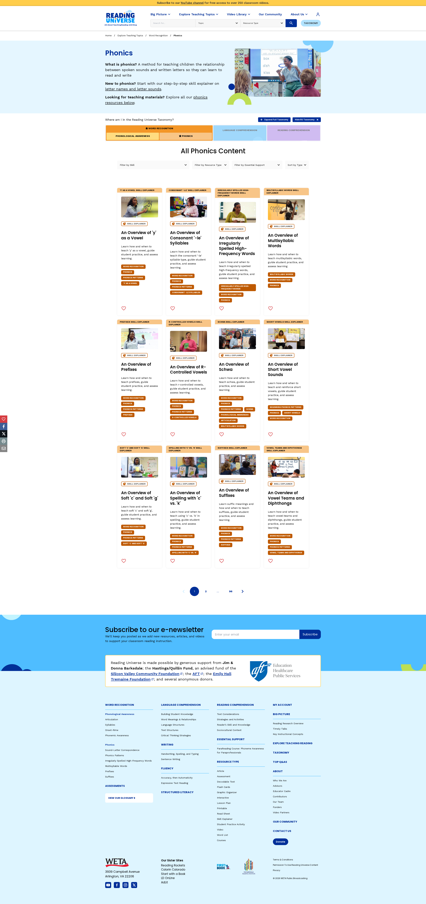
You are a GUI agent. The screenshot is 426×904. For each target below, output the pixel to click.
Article (220, 771)
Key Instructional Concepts (288, 734)
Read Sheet (223, 813)
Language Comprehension (181, 705)
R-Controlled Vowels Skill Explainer (185, 323)
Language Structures (172, 724)
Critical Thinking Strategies (176, 735)
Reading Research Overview (288, 723)
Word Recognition (158, 35)
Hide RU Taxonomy (305, 119)
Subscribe (310, 634)
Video (220, 829)
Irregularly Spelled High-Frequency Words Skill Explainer (233, 193)
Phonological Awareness (119, 714)
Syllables (110, 724)
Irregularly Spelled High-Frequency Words (128, 760)
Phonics (178, 35)
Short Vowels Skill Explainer (285, 322)
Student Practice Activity (231, 824)
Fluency (167, 768)
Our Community (285, 822)
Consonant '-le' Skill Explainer (187, 190)
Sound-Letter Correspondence (122, 750)
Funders (277, 807)
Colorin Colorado (173, 870)
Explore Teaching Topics (130, 35)
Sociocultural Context (229, 730)
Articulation (111, 719)
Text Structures (169, 730)
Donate (280, 841)
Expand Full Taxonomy (276, 119)
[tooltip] (3, 419)
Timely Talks (280, 728)
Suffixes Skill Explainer (232, 448)
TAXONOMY (281, 753)
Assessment (223, 776)
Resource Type (228, 762)
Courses (221, 840)
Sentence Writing (170, 759)
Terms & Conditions (283, 859)
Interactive (223, 797)
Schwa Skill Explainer (231, 322)
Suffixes (109, 776)
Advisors (277, 785)
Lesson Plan (224, 803)
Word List (222, 835)
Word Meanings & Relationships (178, 719)
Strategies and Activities (230, 719)
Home (108, 35)
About (278, 771)
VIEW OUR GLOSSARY (120, 798)
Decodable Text (226, 781)
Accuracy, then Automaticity (177, 777)
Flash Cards (223, 787)
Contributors (280, 796)
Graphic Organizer (227, 792)
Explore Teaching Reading (293, 743)
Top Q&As (280, 762)
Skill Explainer (224, 819)
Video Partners (281, 812)
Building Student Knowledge (177, 714)
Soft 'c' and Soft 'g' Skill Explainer (135, 449)
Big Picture (281, 714)
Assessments (115, 786)
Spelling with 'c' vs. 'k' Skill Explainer (185, 449)
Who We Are (280, 780)
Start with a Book (173, 874)
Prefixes (109, 771)
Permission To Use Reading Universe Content (295, 865)
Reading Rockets (173, 865)
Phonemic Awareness (117, 735)
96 (230, 591)
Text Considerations (228, 714)
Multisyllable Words (116, 766)
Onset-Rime (111, 730)
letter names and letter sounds (133, 89)
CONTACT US (282, 831)
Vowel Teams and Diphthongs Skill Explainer (284, 449)
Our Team (278, 801)
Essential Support (231, 739)
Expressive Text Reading (174, 783)
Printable (222, 808)
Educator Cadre (282, 791)
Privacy (276, 870)
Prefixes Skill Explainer (134, 322)
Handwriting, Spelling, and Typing (180, 754)
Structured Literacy (177, 792)
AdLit (164, 882)
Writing (167, 745)
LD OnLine (168, 878)
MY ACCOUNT (282, 705)
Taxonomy (311, 23)
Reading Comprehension (235, 705)
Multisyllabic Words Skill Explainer (283, 191)
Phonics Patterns (114, 755)
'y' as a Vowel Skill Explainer (137, 190)
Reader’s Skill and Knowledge (233, 724)
